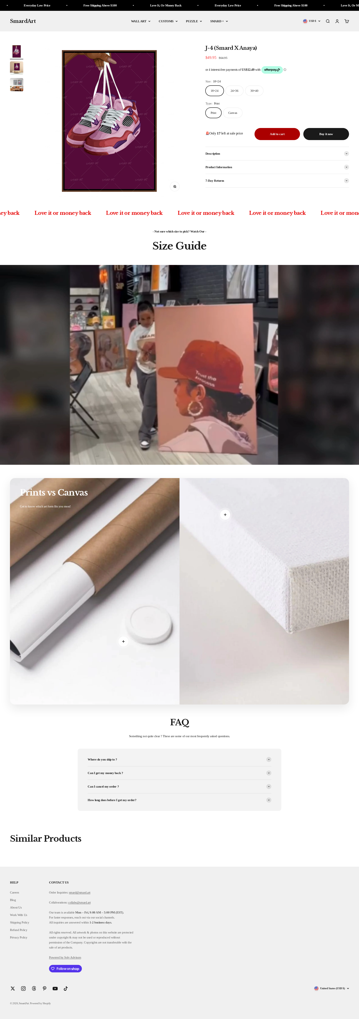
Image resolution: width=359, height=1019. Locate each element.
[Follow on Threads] (34, 988)
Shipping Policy (19, 922)
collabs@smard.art (79, 902)
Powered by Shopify (40, 1003)
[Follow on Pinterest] (44, 988)
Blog (13, 900)
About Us (16, 907)
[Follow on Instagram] (23, 988)
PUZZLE (192, 21)
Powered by (56, 957)
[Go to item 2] (16, 68)
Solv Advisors (72, 957)
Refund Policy (18, 930)
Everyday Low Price (123, 5)
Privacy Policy (18, 937)
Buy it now (326, 134)
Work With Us (18, 915)
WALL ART (138, 21)
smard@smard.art (79, 892)
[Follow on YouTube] (55, 988)
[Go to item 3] (16, 85)
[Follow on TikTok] (66, 988)
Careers (14, 892)
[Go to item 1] (16, 52)
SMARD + (217, 21)
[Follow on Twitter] (13, 988)
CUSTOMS (166, 21)
